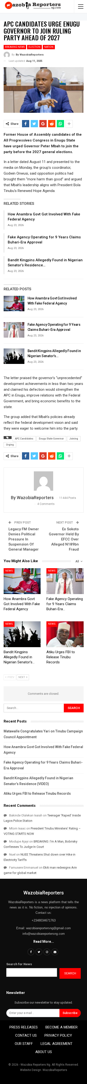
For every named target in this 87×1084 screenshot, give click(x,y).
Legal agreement (56, 1043)
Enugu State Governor (51, 438)
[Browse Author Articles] (43, 481)
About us (43, 1052)
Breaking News (15, 47)
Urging (10, 444)
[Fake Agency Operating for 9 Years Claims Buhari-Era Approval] (14, 330)
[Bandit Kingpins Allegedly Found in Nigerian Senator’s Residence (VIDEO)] (14, 356)
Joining (73, 438)
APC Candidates (24, 438)
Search (70, 973)
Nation (48, 47)
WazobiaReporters (43, 893)
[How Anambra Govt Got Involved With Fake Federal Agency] (14, 303)
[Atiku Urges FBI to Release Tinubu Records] (65, 634)
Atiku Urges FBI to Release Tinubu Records (37, 793)
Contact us (26, 1035)
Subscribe (70, 1013)
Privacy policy (58, 1035)
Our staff (24, 1043)
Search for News (19, 964)
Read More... (43, 941)
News (9, 570)
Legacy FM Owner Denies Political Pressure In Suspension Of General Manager (23, 539)
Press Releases (23, 1027)
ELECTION (34, 47)
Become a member (61, 1027)
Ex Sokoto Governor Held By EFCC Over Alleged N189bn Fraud (64, 539)
